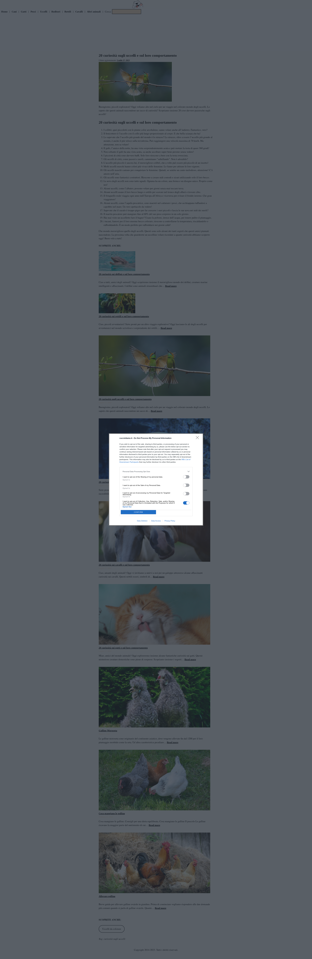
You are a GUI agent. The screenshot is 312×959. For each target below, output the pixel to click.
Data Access (156, 521)
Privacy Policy (170, 521)
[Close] (198, 438)
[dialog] (156, 479)
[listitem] (156, 471)
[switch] (186, 476)
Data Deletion (142, 521)
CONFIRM (138, 512)
